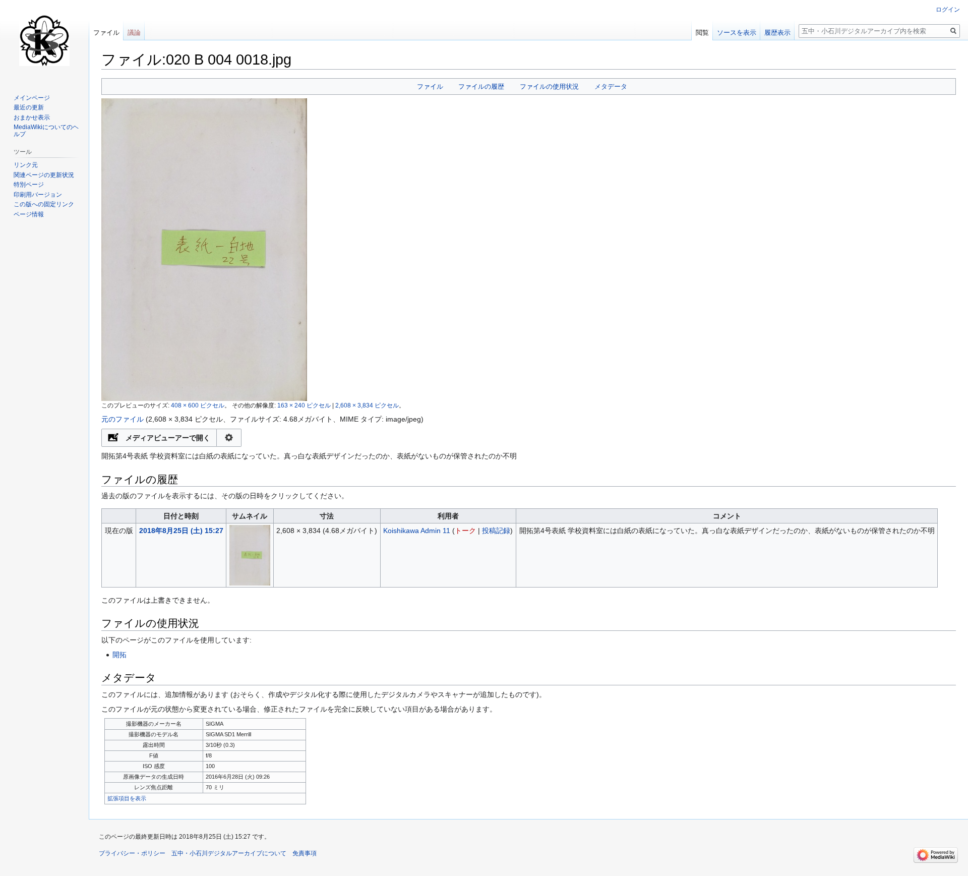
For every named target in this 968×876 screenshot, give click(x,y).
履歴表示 (777, 32)
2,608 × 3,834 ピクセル (367, 405)
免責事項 (304, 853)
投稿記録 (496, 531)
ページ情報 (29, 214)
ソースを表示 (736, 32)
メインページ (32, 97)
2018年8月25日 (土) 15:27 (181, 531)
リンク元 (26, 164)
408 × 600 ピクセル (197, 405)
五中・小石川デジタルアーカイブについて (228, 853)
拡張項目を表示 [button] (126, 798)
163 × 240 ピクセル (304, 405)
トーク (465, 531)
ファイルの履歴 (481, 86)
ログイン (948, 9)
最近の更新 (29, 107)
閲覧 (702, 32)
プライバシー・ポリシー (132, 853)
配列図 (229, 438)
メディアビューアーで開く (168, 438)
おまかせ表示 (32, 117)
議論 (134, 32)
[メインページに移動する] (44, 40)
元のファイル (122, 419)
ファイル (430, 86)
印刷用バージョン (38, 194)
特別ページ (29, 184)
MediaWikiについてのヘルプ (46, 131)
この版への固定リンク (44, 204)
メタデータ (610, 86)
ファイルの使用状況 (549, 86)
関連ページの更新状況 (44, 175)
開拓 (119, 655)
